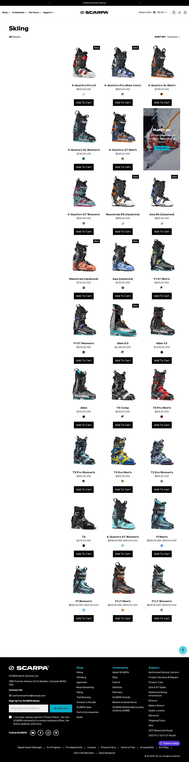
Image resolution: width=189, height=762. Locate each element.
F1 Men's (162, 536)
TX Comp (122, 407)
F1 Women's (84, 601)
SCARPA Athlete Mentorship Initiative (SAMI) (128, 709)
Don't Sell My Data (84, 753)
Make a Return (156, 705)
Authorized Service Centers (164, 672)
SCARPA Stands (121, 697)
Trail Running (84, 697)
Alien (83, 407)
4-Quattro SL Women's (84, 149)
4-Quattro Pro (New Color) (122, 85)
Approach (82, 682)
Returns (153, 700)
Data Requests (107, 753)
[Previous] (49, 3)
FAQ (151, 725)
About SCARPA (120, 672)
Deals (80, 717)
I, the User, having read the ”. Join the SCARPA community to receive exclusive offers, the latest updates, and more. (41, 720)
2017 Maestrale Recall (161, 730)
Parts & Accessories (88, 712)
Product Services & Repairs (163, 677)
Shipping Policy (157, 720)
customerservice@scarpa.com (28, 695)
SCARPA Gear (84, 707)
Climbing (81, 677)
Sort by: (160, 37)
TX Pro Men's (162, 407)
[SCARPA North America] (94, 12)
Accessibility (147, 747)
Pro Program (54, 747)
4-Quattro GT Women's (84, 214)
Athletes (117, 687)
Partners (117, 692)
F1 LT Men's (122, 601)
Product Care (156, 682)
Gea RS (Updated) (161, 214)
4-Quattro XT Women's (123, 536)
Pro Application (74, 747)
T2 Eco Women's (162, 472)
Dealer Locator (157, 710)
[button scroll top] (183, 651)
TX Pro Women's (84, 472)
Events (116, 682)
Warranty (154, 715)
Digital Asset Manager (30, 747)
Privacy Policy (108, 747)
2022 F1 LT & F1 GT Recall (162, 735)
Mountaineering (85, 687)
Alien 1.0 (161, 343)
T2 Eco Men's (123, 472)
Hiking (80, 692)
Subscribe (62, 708)
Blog (114, 677)
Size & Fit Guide (157, 687)
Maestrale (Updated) (83, 278)
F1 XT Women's (84, 343)
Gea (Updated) (123, 278)
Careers (91, 747)
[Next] (139, 3)
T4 (84, 536)
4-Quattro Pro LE (84, 85)
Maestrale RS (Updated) (122, 214)
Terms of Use (128, 747)
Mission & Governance (124, 702)
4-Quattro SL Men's (161, 85)
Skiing (80, 672)
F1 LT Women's (162, 601)
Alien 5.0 (123, 343)
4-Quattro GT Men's (123, 149)
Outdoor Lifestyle (86, 702)
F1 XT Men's (162, 278)
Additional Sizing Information (158, 694)
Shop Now (161, 148)
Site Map (164, 747)
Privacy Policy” (51, 717)
